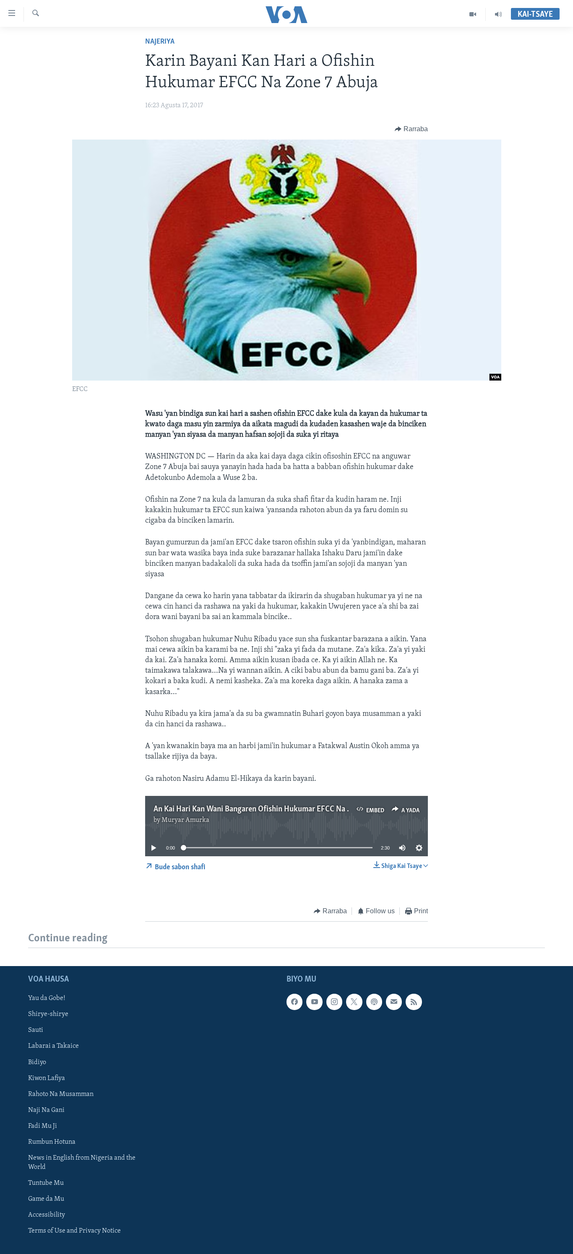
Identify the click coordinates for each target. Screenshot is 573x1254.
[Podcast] (374, 1002)
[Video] (473, 14)
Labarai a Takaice (53, 1046)
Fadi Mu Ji (42, 1126)
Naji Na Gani (46, 1110)
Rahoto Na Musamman (61, 1094)
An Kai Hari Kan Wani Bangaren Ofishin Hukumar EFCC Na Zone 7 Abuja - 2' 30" (284, 809)
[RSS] (414, 1002)
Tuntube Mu (46, 1183)
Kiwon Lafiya (46, 1078)
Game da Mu (46, 1199)
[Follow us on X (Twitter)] (354, 1002)
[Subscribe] (394, 1002)
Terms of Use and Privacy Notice (74, 1231)
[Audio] (498, 14)
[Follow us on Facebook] (294, 1002)
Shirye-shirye (48, 1014)
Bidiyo (37, 1062)
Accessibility (46, 1215)
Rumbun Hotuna (52, 1142)
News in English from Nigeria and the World (81, 1163)
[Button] (411, 129)
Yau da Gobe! (46, 998)
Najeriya (160, 42)
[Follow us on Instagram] (334, 1002)
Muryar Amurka (185, 820)
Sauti (35, 1030)
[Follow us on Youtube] (314, 1002)
